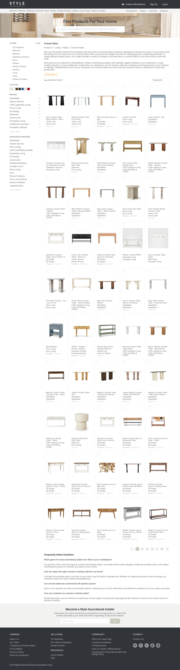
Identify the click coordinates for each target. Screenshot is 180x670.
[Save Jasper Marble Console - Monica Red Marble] (124, 362)
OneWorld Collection (25, 124)
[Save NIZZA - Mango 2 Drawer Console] (73, 316)
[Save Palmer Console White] (124, 224)
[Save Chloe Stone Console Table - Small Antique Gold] (73, 270)
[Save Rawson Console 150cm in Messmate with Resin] (124, 454)
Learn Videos (57, 655)
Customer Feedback (102, 642)
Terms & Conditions (19, 655)
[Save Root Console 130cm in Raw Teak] (98, 454)
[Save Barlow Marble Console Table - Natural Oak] (149, 316)
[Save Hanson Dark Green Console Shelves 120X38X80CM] (98, 316)
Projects (143, 11)
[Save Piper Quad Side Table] (124, 178)
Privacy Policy (17, 652)
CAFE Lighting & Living (25, 105)
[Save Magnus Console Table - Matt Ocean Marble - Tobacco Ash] (98, 362)
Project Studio (58, 645)
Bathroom (14, 11)
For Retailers (57, 639)
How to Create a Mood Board (106, 649)
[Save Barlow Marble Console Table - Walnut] (149, 132)
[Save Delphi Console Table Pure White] (73, 87)
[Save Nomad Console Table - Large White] (124, 316)
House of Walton (17, 182)
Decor (46, 11)
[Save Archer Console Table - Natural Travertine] (124, 270)
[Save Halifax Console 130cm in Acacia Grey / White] (124, 500)
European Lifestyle (25, 127)
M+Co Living (25, 108)
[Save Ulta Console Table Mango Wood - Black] (47, 87)
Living (81, 11)
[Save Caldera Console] (124, 87)
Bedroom (22, 11)
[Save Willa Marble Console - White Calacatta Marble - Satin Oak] (73, 178)
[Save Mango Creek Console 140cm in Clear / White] (47, 454)
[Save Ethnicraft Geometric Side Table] (73, 132)
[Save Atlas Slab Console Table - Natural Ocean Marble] (149, 270)
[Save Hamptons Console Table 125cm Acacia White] (98, 408)
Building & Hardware (35, 11)
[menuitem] (165, 4)
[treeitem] (25, 47)
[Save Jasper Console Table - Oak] (73, 362)
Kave (12, 173)
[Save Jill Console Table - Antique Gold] (124, 132)
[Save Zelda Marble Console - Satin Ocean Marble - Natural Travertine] (98, 132)
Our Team (14, 642)
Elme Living (15, 170)
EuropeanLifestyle (18, 163)
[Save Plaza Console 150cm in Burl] (98, 87)
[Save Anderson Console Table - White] (47, 408)
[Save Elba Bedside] (47, 316)
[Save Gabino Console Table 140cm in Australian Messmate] (98, 224)
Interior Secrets (25, 101)
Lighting (75, 11)
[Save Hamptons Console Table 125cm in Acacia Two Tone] (73, 454)
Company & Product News (22, 645)
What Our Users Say (102, 639)
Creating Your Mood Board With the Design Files (109, 653)
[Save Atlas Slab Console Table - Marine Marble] (98, 178)
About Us (14, 639)
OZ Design (25, 111)
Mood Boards (131, 11)
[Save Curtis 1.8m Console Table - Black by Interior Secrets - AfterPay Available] (73, 224)
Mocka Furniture (17, 176)
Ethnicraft (25, 114)
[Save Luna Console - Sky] (149, 87)
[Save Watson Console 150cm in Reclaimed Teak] (149, 500)
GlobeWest (25, 98)
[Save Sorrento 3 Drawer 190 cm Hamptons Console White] (47, 132)
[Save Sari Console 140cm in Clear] (98, 500)
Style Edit (153, 11)
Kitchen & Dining (64, 11)
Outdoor (53, 11)
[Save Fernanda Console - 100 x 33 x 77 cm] (47, 270)
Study (87, 11)
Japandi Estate (16, 186)
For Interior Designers (61, 642)
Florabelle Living (25, 121)
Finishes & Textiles (98, 11)
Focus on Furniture (18, 179)
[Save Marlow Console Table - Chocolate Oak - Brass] (47, 362)
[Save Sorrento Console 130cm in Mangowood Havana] (149, 454)
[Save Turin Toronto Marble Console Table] (149, 178)
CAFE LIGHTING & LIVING (21, 150)
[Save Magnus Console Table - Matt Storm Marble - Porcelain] (149, 362)
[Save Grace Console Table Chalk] (149, 224)
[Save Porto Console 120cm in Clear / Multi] (149, 408)
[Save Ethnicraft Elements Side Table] (73, 408)
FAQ (53, 658)
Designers (164, 11)
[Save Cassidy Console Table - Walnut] (47, 178)
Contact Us (138, 639)
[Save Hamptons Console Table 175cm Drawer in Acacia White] (47, 224)
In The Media (16, 649)
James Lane (25, 118)
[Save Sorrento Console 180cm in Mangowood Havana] (73, 500)
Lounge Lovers (16, 166)
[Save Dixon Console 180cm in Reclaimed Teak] (124, 408)
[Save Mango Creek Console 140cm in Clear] (47, 500)
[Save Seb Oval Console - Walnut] (98, 270)
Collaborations (99, 645)
